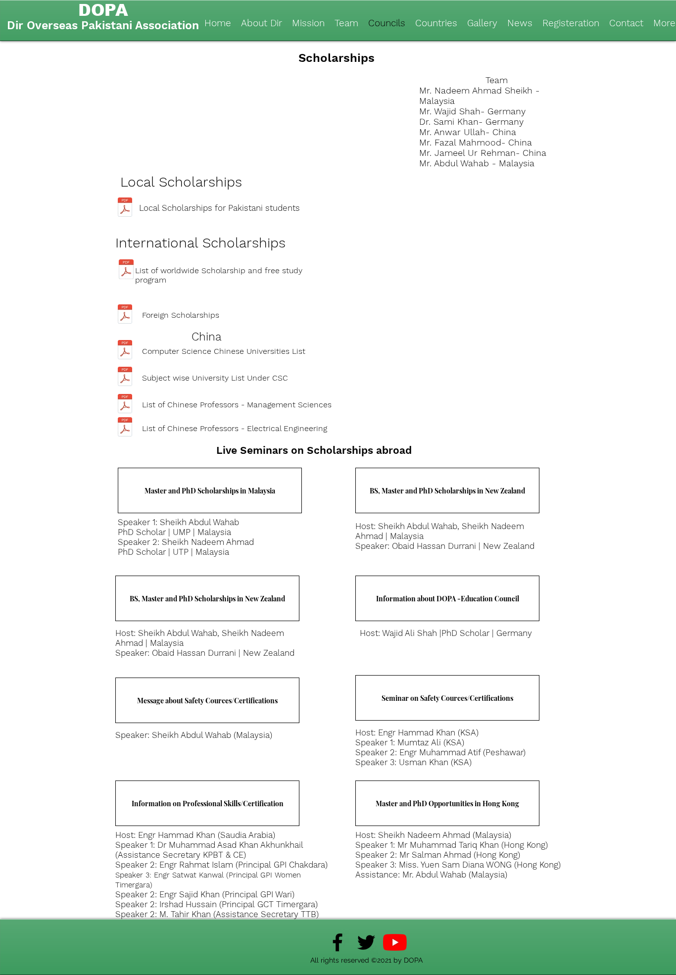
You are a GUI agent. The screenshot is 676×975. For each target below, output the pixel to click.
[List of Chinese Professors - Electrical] (125, 428)
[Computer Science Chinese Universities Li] (125, 350)
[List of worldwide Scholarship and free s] (126, 270)
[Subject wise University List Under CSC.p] (125, 377)
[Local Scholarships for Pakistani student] (125, 208)
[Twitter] (366, 942)
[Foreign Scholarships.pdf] (125, 315)
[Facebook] (337, 942)
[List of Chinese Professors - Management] (125, 404)
